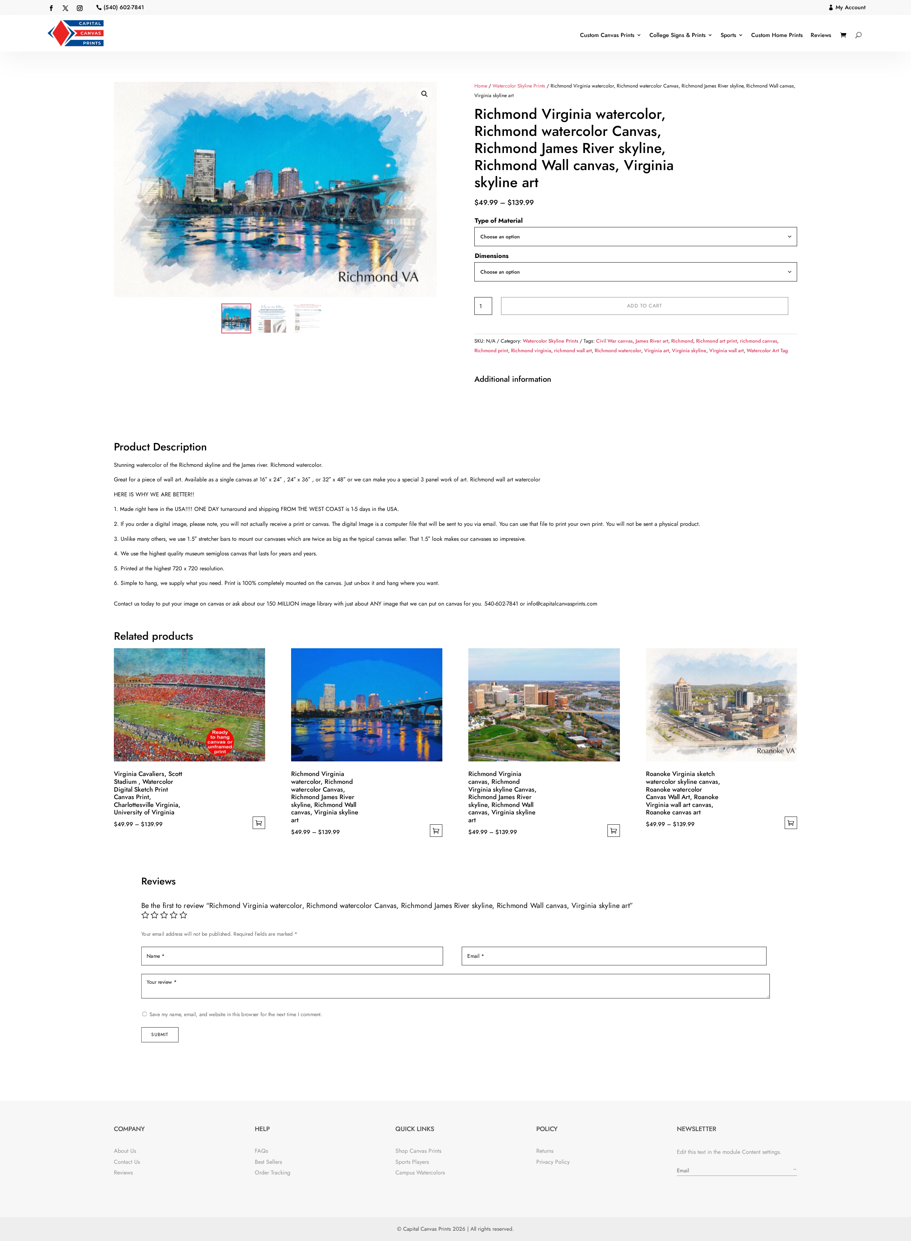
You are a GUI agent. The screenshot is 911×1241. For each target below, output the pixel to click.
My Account (850, 7)
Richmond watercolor (618, 350)
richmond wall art (573, 350)
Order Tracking (272, 1172)
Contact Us (127, 1162)
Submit (159, 1034)
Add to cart (644, 305)
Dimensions (492, 255)
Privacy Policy (553, 1162)
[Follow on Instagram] (79, 8)
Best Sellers (268, 1162)
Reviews (821, 35)
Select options (259, 823)
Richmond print (491, 350)
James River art (652, 340)
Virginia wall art (726, 350)
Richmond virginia (531, 350)
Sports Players (412, 1162)
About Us (125, 1151)
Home (480, 85)
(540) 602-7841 (124, 7)
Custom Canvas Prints (607, 35)
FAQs (261, 1151)
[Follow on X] (65, 8)
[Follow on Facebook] (51, 8)
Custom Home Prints (777, 35)
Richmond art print (716, 340)
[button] (424, 94)
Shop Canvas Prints (418, 1151)
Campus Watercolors (420, 1172)
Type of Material (499, 220)
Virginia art (656, 350)
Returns (544, 1151)
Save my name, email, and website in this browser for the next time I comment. (235, 1014)
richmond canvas (758, 340)
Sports (728, 35)
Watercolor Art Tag (767, 350)
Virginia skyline (689, 350)
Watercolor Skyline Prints (519, 85)
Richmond (682, 340)
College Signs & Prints (677, 35)
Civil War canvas (614, 340)
